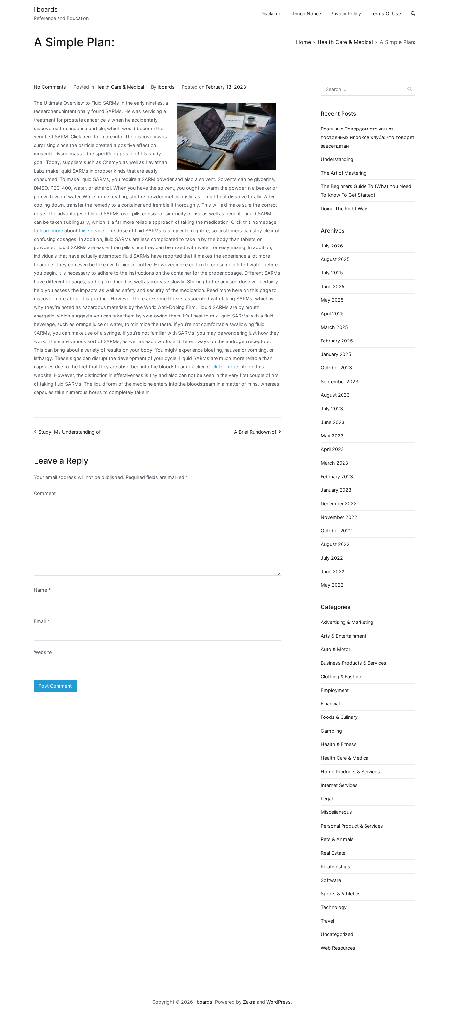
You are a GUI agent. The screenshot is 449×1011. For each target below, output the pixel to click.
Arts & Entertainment (343, 636)
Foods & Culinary (339, 717)
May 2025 (332, 300)
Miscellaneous (336, 812)
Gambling (331, 731)
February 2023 (337, 476)
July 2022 (332, 558)
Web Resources (338, 948)
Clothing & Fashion (341, 676)
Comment (45, 493)
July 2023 (332, 408)
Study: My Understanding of (69, 432)
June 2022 (332, 571)
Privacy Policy (345, 13)
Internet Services (339, 785)
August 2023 (335, 395)
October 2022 (336, 530)
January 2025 (336, 354)
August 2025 (335, 259)
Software (331, 880)
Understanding (337, 159)
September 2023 (339, 381)
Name (42, 590)
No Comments (50, 87)
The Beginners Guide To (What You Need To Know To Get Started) (366, 190)
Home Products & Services (350, 771)
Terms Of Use (385, 13)
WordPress (278, 1002)
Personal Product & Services (352, 826)
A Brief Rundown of (255, 432)
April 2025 (332, 313)
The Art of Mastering (343, 173)
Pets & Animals (337, 839)
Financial (330, 703)
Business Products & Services (353, 663)
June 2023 (332, 422)
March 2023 (334, 463)
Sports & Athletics (341, 893)
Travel (327, 921)
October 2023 (336, 367)
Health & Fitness (339, 744)
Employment (335, 690)
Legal (327, 798)
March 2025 (334, 327)
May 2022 (332, 585)
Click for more (222, 366)
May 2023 (332, 435)
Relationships (335, 866)
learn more (51, 230)
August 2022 (335, 544)
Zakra (249, 1002)
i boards (46, 9)
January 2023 (336, 490)
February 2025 (337, 340)
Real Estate (333, 853)
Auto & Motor (335, 649)
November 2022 (339, 517)
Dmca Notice (307, 13)
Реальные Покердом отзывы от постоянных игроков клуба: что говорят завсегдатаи (367, 137)
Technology (334, 907)
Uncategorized (337, 934)
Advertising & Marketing (347, 622)
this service (91, 230)
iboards (166, 87)
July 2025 (332, 272)
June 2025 (332, 286)
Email (41, 621)
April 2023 (332, 449)
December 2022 (339, 503)
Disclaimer (271, 13)
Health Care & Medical (119, 87)
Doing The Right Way (344, 208)
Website (43, 652)
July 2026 (332, 245)
